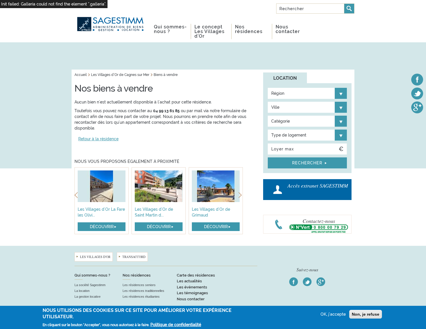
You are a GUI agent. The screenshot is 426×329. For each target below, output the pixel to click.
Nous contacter (288, 29)
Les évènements (192, 287)
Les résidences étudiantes (141, 296)
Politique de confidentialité (175, 324)
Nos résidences (249, 29)
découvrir (102, 226)
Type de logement (288, 135)
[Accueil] (110, 17)
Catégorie (280, 121)
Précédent (76, 196)
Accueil (80, 75)
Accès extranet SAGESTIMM (317, 185)
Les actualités (189, 281)
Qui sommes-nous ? (170, 29)
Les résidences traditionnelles (143, 290)
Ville (275, 107)
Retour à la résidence (98, 139)
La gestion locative (87, 296)
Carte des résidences (196, 275)
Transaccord (133, 257)
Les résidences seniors (139, 285)
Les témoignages (192, 293)
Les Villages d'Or (95, 257)
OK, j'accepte (333, 314)
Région (277, 93)
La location (82, 290)
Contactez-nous (319, 220)
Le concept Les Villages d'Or (209, 31)
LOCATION (285, 78)
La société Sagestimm (89, 285)
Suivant (241, 196)
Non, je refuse (365, 314)
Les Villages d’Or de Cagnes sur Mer (120, 75)
